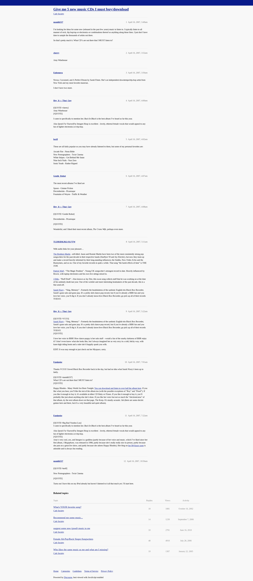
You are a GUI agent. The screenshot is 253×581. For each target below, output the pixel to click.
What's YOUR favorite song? (67, 507)
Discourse (68, 577)
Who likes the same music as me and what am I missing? (80, 549)
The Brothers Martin (61, 254)
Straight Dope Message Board (13, 3)
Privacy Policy (107, 571)
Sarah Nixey (58, 290)
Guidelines (77, 571)
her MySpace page (136, 445)
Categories (65, 571)
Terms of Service (91, 571)
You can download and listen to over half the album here (117, 388)
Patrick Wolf (58, 271)
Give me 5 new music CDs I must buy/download (91, 9)
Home (56, 571)
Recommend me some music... (68, 517)
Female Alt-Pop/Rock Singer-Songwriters (73, 539)
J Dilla (56, 279)
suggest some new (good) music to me (71, 528)
